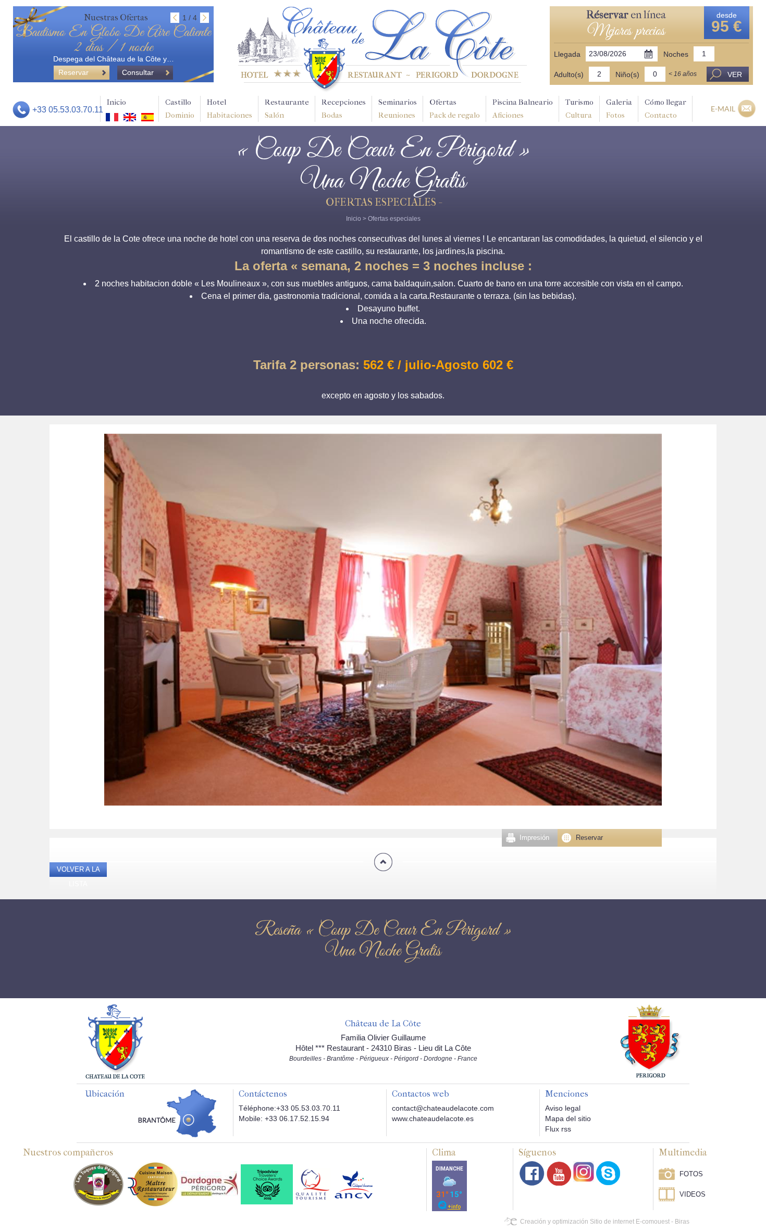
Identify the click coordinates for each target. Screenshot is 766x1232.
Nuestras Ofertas (116, 17)
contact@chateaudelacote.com (443, 1108)
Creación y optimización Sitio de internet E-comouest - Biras (604, 1221)
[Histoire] (115, 1041)
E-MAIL (723, 108)
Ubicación (105, 1094)
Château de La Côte (383, 1023)
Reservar (589, 837)
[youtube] (559, 1173)
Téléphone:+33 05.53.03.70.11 (289, 1108)
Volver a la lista (78, 876)
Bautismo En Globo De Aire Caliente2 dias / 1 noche (113, 40)
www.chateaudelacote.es (433, 1118)
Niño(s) (627, 74)
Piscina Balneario (522, 108)
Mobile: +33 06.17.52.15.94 (284, 1118)
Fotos (691, 1174)
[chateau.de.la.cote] (608, 1173)
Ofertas (454, 108)
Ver (734, 74)
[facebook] (532, 1173)
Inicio (116, 102)
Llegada (567, 54)
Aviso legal (562, 1108)
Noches (675, 54)
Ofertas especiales (394, 218)
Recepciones (344, 108)
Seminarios (397, 108)
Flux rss (558, 1129)
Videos (692, 1194)
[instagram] (583, 1171)
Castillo (179, 108)
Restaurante (287, 108)
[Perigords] (651, 1040)
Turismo (579, 108)
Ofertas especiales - (383, 202)
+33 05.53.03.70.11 (67, 109)
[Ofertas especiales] (382, 49)
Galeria (619, 108)
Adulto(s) (569, 74)
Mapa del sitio (568, 1118)
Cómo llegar (665, 108)
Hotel (229, 108)
